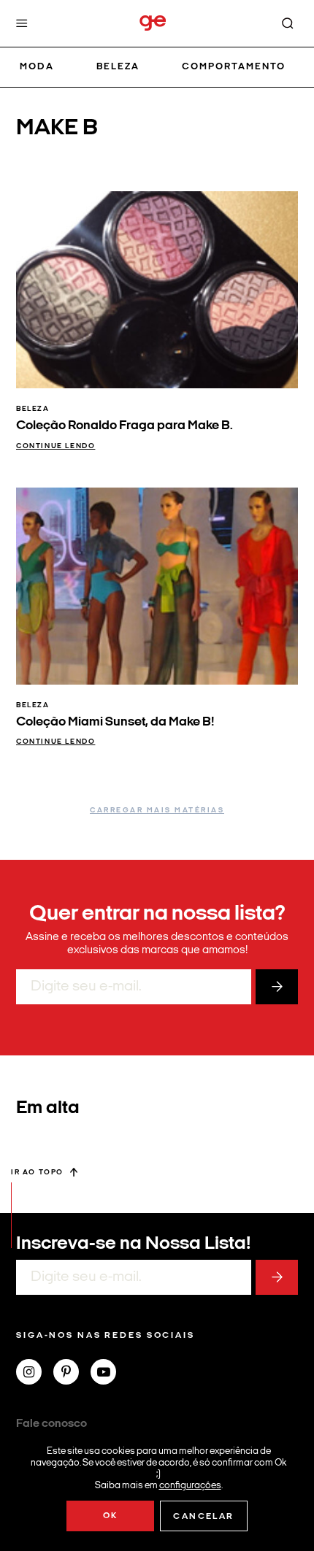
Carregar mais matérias (157, 811)
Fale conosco (51, 1424)
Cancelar (203, 1516)
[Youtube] (109, 1373)
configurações (190, 1485)
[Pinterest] (72, 1373)
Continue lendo (55, 446)
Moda (37, 67)
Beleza (117, 67)
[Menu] (22, 23)
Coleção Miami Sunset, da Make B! (115, 722)
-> (277, 986)
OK (110, 1516)
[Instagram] (34, 1373)
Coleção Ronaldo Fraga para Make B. (124, 426)
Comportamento (234, 67)
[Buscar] (287, 23)
